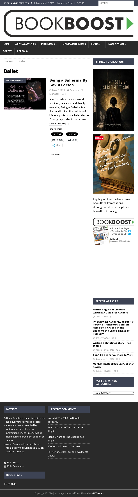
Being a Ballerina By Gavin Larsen (68, 82)
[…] (67, 123)
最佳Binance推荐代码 (59, 451)
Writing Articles (25, 44)
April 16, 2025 (101, 316)
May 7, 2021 (58, 90)
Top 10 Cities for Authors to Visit (113, 354)
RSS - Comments (15, 466)
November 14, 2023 (104, 359)
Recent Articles (107, 301)
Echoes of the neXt (69, 446)
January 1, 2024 (102, 337)
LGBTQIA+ (22, 51)
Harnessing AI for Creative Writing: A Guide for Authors (110, 311)
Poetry (7, 51)
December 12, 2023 (104, 349)
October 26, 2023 (103, 371)
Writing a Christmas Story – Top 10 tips (112, 344)
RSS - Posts (12, 462)
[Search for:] (116, 2)
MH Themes (97, 493)
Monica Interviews (74, 44)
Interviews (48, 44)
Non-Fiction (116, 44)
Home (6, 44)
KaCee (52, 446)
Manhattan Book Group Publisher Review (113, 365)
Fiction (95, 44)
